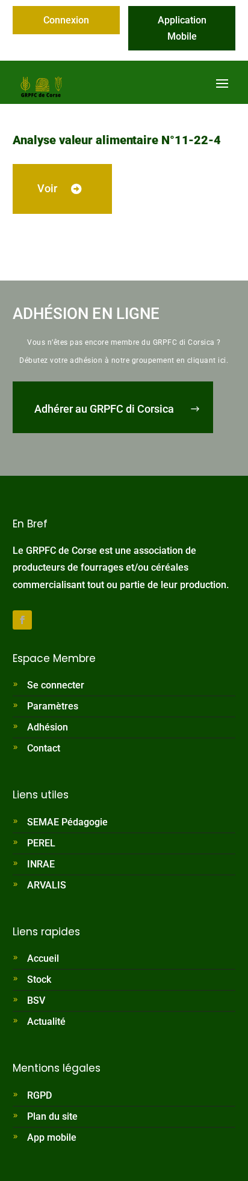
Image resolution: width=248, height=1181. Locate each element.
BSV (36, 1000)
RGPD (39, 1095)
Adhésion (47, 727)
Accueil (43, 958)
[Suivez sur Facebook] (22, 620)
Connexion (66, 20)
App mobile (51, 1137)
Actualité (46, 1021)
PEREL (41, 843)
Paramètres (52, 706)
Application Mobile (182, 28)
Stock (39, 979)
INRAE (41, 864)
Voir (47, 188)
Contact (43, 748)
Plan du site (52, 1116)
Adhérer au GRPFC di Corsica (104, 408)
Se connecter (55, 685)
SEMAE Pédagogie (67, 822)
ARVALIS (46, 885)
